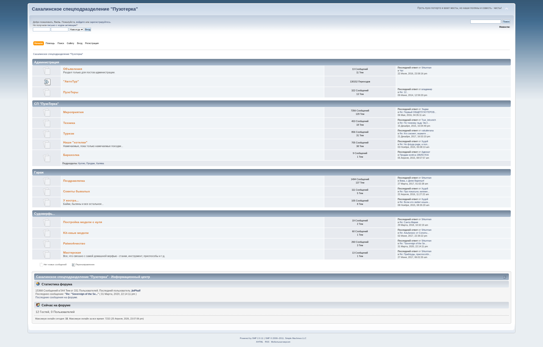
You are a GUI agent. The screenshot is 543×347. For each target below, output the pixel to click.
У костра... (71, 200)
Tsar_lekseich (428, 120)
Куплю (81, 163)
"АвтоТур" (71, 81)
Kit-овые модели (76, 233)
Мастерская (72, 252)
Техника (69, 123)
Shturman (426, 67)
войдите (80, 22)
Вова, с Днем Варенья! (412, 180)
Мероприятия (73, 112)
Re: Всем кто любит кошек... (415, 202)
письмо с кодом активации (61, 25)
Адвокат (425, 152)
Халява (100, 163)
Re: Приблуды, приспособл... (415, 254)
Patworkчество (74, 243)
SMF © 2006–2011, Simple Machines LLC (285, 338)
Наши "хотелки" (75, 142)
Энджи (424, 109)
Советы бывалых (76, 191)
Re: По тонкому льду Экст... (415, 123)
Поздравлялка (74, 180)
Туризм (68, 133)
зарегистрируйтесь (100, 22)
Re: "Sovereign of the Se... (413, 243)
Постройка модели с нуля (82, 222)
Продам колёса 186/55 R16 (414, 155)
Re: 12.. (404, 92)
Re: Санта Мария (409, 222)
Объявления (72, 69)
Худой (424, 141)
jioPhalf (136, 290)
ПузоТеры (70, 92)
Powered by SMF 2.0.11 (251, 338)
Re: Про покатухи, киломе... (415, 191)
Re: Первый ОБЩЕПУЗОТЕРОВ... (418, 112)
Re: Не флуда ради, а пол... (414, 144)
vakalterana (427, 130)
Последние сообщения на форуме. (56, 297)
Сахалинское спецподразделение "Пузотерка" (85, 9)
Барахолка (71, 155)
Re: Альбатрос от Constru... (414, 233)
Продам (90, 163)
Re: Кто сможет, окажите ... (414, 133)
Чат (401, 70)
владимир (426, 89)
